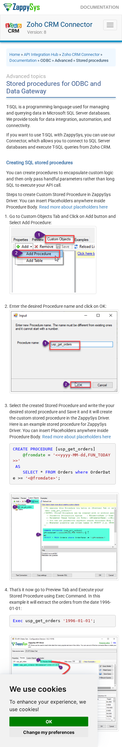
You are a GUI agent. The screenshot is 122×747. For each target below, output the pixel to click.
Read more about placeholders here (73, 206)
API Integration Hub (41, 54)
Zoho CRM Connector (59, 24)
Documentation (23, 60)
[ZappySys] (21, 7)
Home (14, 54)
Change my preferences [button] (48, 732)
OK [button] (49, 721)
